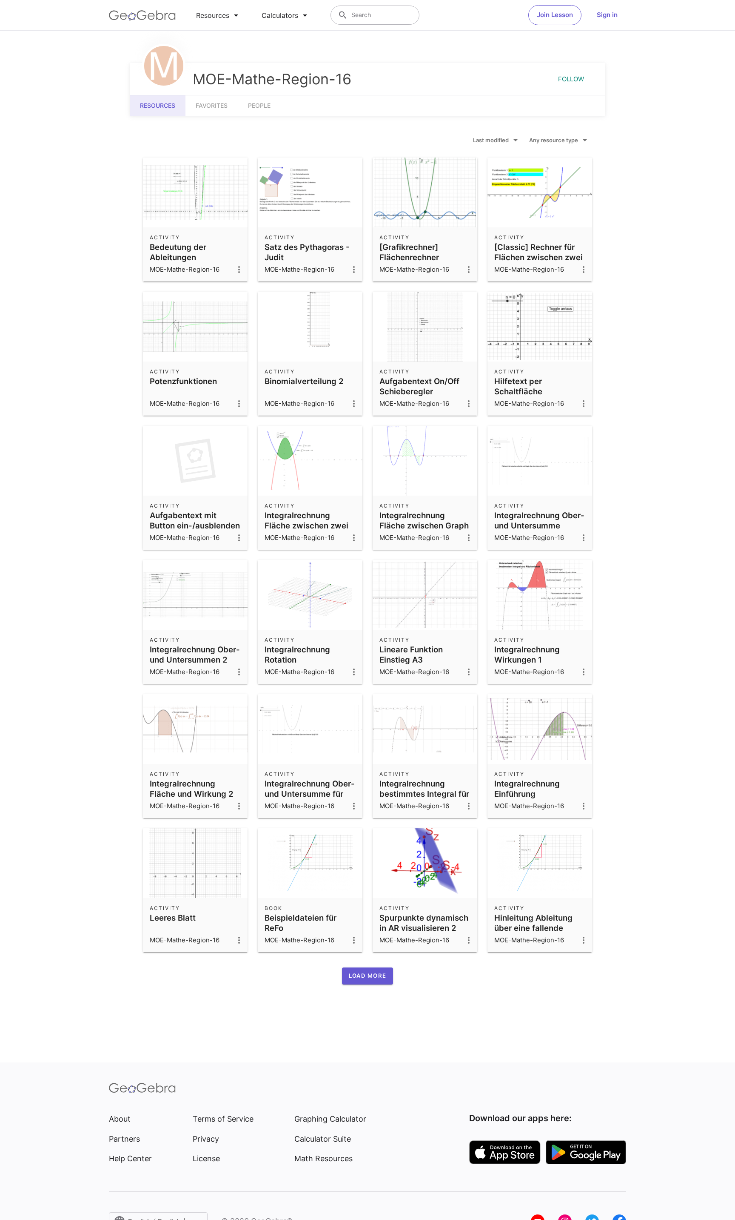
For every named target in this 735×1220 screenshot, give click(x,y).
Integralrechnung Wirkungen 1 (527, 654)
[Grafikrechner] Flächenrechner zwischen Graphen (414, 257)
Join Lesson (555, 15)
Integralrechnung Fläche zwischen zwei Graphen (306, 525)
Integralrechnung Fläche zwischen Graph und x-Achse (424, 525)
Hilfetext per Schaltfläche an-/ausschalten (525, 391)
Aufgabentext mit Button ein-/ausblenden (195, 520)
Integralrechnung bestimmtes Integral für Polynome (424, 794)
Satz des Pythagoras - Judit (307, 252)
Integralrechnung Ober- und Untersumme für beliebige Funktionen (310, 794)
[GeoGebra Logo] (142, 15)
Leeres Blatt (173, 917)
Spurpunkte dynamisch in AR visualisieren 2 (423, 923)
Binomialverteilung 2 (304, 381)
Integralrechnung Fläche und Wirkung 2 (192, 788)
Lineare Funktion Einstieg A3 (411, 654)
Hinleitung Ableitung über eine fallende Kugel (533, 928)
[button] (367, 976)
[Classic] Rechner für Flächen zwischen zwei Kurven (538, 257)
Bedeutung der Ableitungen (178, 252)
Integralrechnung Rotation (297, 654)
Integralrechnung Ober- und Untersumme (539, 520)
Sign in (607, 15)
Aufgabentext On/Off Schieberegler (419, 386)
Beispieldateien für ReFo (300, 923)
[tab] (218, 15)
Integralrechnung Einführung (527, 788)
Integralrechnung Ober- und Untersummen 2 (195, 654)
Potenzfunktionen (183, 381)
